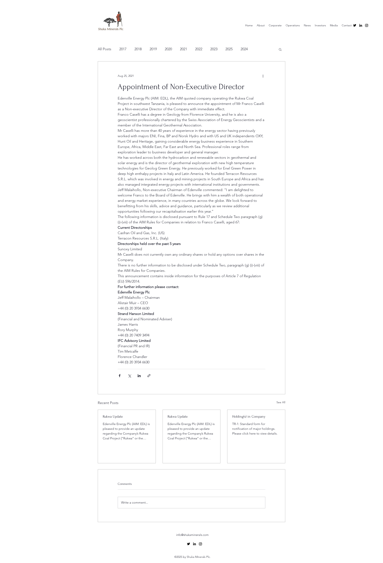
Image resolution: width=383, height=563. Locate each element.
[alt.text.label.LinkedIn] (361, 25)
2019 (153, 49)
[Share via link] (149, 376)
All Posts (104, 49)
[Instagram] (367, 25)
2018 (138, 49)
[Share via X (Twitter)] (129, 376)
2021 (183, 49)
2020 (168, 49)
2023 (213, 49)
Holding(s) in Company (249, 416)
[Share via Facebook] (119, 376)
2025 (229, 49)
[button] (280, 49)
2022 (198, 49)
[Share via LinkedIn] (139, 376)
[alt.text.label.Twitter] (355, 25)
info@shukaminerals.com (192, 535)
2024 (244, 49)
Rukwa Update (113, 416)
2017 (122, 49)
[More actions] (263, 75)
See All (280, 402)
